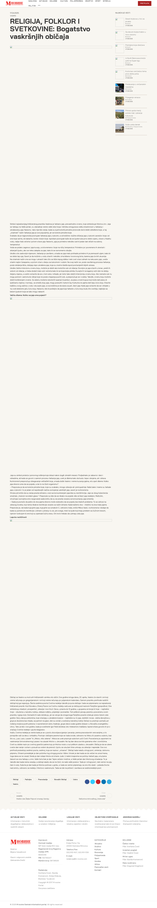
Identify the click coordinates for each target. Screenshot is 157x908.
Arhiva (97, 864)
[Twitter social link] (122, 3)
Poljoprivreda (131, 118)
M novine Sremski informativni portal (31, 904)
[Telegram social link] (130, 3)
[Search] (135, 3)
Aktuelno (130, 126)
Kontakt (98, 870)
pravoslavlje (43, 779)
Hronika (98, 861)
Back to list (61, 795)
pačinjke (28, 779)
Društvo (129, 99)
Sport (129, 23)
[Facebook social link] (120, 3)
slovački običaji (60, 779)
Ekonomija (99, 852)
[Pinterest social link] (125, 3)
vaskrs (15, 784)
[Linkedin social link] (128, 3)
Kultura (129, 76)
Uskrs (75, 779)
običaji (15, 779)
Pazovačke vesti (101, 867)
